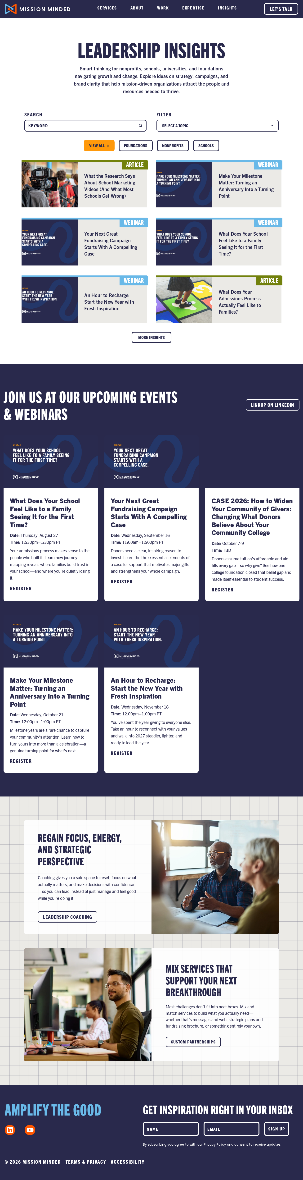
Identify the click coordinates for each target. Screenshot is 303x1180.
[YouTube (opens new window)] (30, 1130)
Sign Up (276, 1128)
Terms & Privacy (86, 1162)
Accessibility (128, 1162)
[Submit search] (140, 126)
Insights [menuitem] (227, 7)
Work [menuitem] (163, 7)
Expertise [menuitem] (193, 7)
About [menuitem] (137, 7)
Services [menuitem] (107, 7)
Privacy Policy (215, 1144)
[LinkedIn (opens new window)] (10, 1130)
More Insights (151, 337)
